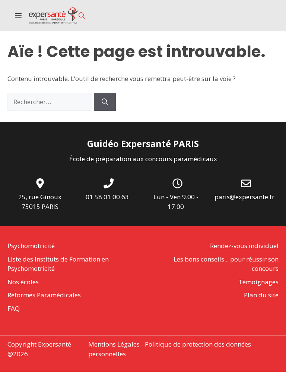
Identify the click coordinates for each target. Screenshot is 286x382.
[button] (82, 15)
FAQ (13, 308)
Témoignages (258, 282)
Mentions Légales (114, 344)
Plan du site (261, 295)
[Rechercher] (105, 102)
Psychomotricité (31, 245)
